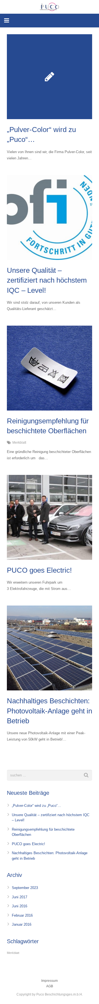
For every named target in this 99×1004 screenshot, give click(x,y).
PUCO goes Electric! (39, 570)
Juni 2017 (19, 897)
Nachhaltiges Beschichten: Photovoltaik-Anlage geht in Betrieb (49, 711)
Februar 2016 (22, 915)
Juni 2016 (19, 906)
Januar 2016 (21, 924)
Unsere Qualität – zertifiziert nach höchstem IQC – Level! (47, 280)
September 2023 (25, 888)
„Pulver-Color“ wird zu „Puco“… (36, 806)
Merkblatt (19, 442)
